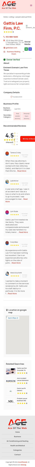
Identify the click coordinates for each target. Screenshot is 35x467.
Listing (11, 17)
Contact (17, 455)
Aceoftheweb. (23, 462)
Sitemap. (24, 465)
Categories (17, 450)
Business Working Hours (13, 53)
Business (17, 436)
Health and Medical (17, 446)
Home (6, 17)
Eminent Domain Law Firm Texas (16, 68)
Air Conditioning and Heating (17, 441)
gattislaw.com (11, 48)
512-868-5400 (12, 37)
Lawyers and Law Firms (23, 17)
